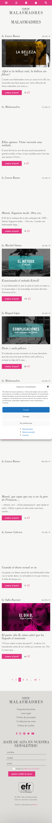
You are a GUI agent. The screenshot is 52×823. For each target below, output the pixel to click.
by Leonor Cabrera (12, 532)
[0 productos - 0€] (36, 2)
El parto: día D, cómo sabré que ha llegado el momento (23, 636)
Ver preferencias (26, 423)
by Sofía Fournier (11, 599)
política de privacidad (31, 769)
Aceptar (26, 410)
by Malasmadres (11, 106)
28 (25, 366)
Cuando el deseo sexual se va (19, 567)
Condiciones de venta (26, 721)
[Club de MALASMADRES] (26, 13)
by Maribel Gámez (12, 245)
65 (35, 679)
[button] (48, 386)
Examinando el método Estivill (20, 280)
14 (25, 518)
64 (25, 656)
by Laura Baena (11, 36)
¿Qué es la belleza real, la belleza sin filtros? (24, 72)
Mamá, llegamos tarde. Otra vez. (22, 213)
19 (25, 231)
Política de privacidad (28, 432)
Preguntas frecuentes (26, 709)
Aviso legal (25, 435)
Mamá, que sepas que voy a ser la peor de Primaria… (25, 498)
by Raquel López (11, 313)
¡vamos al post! (12, 92)
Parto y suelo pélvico (14, 348)
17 (25, 585)
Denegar (26, 416)
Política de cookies (27, 429)
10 (25, 92)
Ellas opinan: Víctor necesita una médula (22, 143)
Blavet (35, 805)
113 (25, 299)
